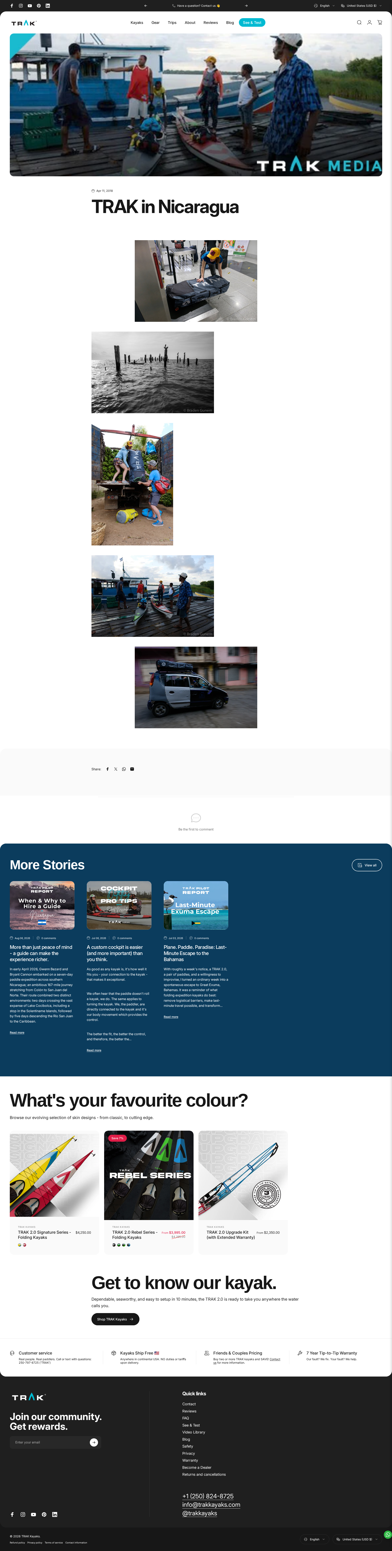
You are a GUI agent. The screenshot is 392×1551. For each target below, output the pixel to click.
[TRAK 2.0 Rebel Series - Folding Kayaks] (149, 1175)
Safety (187, 1446)
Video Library (193, 1432)
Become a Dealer (197, 1467)
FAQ (185, 1418)
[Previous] (145, 5)
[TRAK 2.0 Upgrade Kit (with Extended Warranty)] (243, 1175)
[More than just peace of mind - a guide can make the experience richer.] (42, 905)
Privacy (188, 1453)
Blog (186, 1439)
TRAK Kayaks (27, 1227)
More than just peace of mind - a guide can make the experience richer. (41, 953)
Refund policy (17, 1542)
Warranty (190, 1460)
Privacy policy (34, 1542)
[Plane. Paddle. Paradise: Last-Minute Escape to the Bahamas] (196, 905)
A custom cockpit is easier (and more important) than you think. (115, 953)
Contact (189, 1404)
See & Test (191, 1425)
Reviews (189, 1411)
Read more (17, 1032)
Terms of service (54, 1542)
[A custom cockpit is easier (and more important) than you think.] (119, 905)
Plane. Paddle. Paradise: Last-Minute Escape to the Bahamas (195, 953)
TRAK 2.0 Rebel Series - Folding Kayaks (135, 1235)
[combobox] (324, 5)
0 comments (48, 938)
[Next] (246, 5)
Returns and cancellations (204, 1474)
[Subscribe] (94, 1442)
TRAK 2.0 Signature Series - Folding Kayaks (44, 1235)
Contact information (76, 1542)
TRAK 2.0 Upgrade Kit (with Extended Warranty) (231, 1235)
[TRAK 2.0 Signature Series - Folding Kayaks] (54, 1175)
